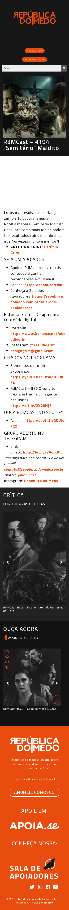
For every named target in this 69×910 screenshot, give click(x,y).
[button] (64, 40)
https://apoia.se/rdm (43, 285)
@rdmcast (27, 475)
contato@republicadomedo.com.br (33, 469)
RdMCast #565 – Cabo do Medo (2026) (29, 709)
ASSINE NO (23, 637)
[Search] (64, 68)
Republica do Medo (41, 481)
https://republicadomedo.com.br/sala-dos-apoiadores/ (36, 301)
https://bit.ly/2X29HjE (31, 405)
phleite (48, 902)
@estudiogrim (43, 345)
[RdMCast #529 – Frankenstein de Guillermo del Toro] (34, 558)
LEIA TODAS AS (24, 504)
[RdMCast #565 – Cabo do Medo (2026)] (32, 677)
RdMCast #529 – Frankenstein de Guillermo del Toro (33, 609)
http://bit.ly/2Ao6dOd (43, 452)
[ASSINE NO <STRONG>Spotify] (5, 637)
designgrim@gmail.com (32, 351)
